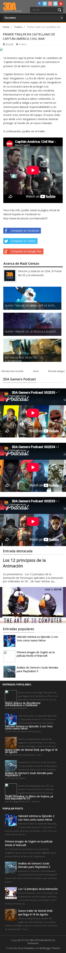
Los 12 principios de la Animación (38, 889)
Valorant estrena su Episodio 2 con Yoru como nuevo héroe (37, 638)
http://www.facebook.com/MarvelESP (25, 218)
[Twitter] (45, 3)
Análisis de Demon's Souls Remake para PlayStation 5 (37, 669)
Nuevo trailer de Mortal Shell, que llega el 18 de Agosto (31, 751)
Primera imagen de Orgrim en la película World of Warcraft (36, 654)
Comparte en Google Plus (26, 251)
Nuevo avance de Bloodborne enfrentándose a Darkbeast (23, 704)
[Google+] (50, 3)
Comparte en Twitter (23, 241)
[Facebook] (39, 3)
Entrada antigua (56, 371)
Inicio (36, 371)
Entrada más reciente (12, 371)
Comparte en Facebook (25, 230)
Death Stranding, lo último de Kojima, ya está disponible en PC (29, 797)
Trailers (22, 44)
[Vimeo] (55, 3)
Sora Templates (26, 948)
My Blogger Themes (50, 948)
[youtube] (60, 3)
